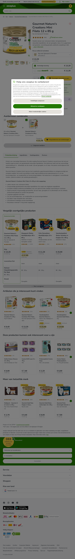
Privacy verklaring (46, 96)
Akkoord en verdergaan (37, 106)
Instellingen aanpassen (37, 101)
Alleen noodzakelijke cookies (37, 111)
